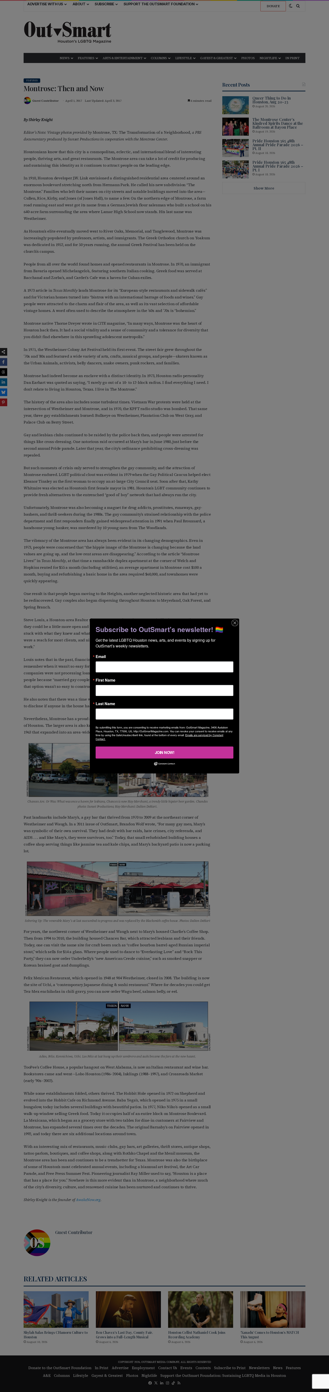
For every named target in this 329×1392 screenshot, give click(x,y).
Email (101, 656)
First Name (105, 680)
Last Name (105, 704)
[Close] (235, 623)
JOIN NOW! (164, 752)
